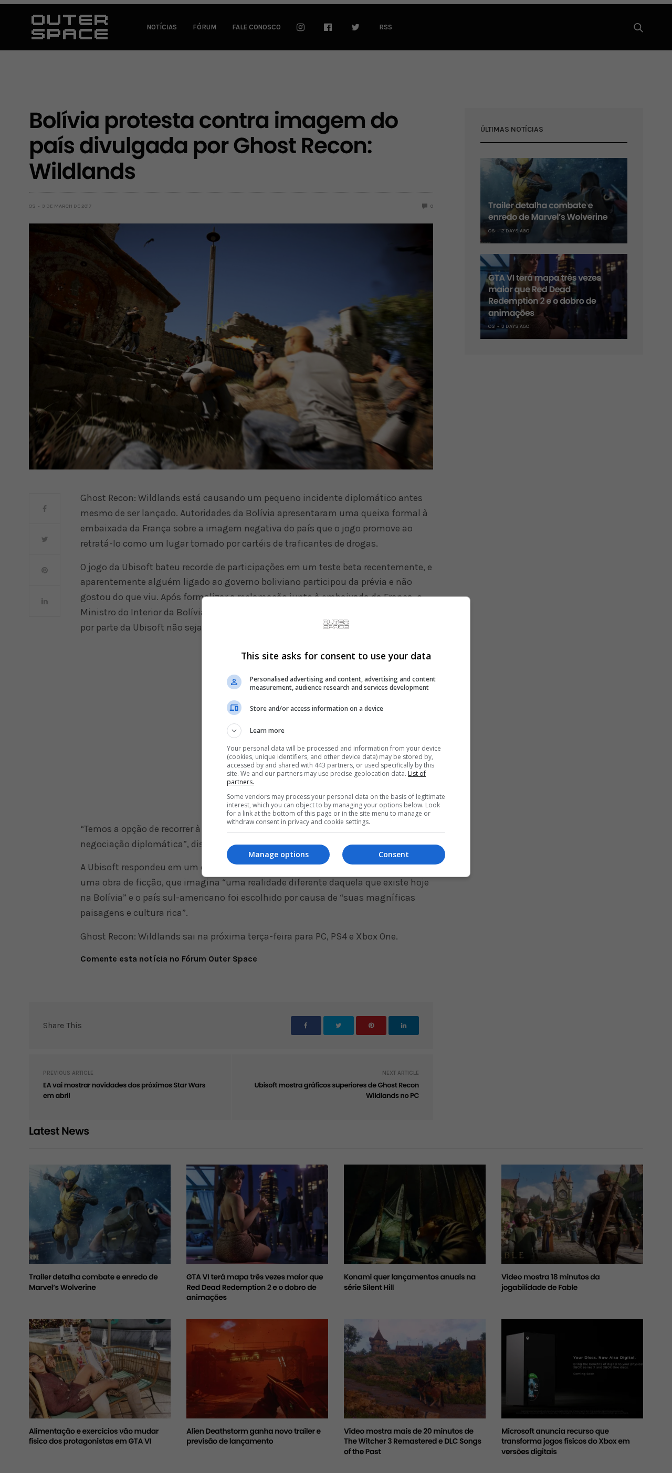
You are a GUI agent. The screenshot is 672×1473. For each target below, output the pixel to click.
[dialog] (336, 736)
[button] (336, 730)
